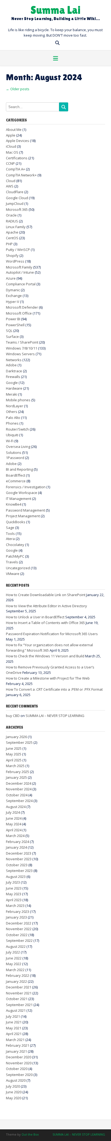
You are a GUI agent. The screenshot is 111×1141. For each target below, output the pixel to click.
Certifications (16, 158)
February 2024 (17, 841)
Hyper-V (12, 301)
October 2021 (16, 998)
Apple (10, 135)
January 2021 (16, 1051)
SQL (9, 330)
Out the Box (30, 1134)
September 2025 (19, 742)
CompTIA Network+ (21, 175)
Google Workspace (21, 492)
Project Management (23, 515)
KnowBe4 (13, 504)
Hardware (14, 388)
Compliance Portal (21, 284)
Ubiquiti (12, 434)
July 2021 (13, 1016)
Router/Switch (17, 429)
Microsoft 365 (17, 209)
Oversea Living (18, 446)
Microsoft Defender (22, 307)
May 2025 (13, 754)
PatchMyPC (15, 556)
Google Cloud (17, 197)
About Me (14, 129)
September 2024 (19, 800)
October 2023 (16, 864)
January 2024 (16, 847)
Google (12, 382)
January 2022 (16, 981)
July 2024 (13, 812)
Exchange (14, 295)
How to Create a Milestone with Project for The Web (48, 678)
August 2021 (16, 1010)
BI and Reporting (19, 469)
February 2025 (17, 771)
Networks (14, 359)
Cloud (10, 180)
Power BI (13, 318)
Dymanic (13, 289)
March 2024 (15, 835)
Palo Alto (13, 417)
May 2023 (13, 893)
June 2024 (14, 818)
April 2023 (14, 899)
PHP (9, 243)
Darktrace (14, 371)
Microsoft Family (19, 267)
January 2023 (16, 917)
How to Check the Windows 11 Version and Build (45, 656)
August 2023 (16, 876)
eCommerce (16, 481)
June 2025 (14, 748)
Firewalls (13, 376)
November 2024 (19, 789)
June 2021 (14, 1022)
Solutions (13, 452)
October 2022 (16, 934)
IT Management (18, 498)
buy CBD (13, 715)
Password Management (25, 510)
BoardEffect (15, 475)
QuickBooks (15, 521)
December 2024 (18, 783)
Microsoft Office (19, 313)
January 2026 (16, 736)
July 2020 (13, 1086)
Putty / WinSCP (18, 249)
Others (11, 411)
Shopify (12, 255)
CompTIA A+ (15, 169)
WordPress (15, 261)
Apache (12, 232)
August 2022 (16, 946)
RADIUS (12, 221)
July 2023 (13, 882)
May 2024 (13, 824)
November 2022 (19, 928)
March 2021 (15, 1039)
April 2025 (14, 760)
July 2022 (13, 952)
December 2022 (18, 923)
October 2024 (16, 795)
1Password (15, 457)
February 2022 (17, 975)
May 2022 (13, 963)
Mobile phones (18, 399)
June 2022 (14, 958)
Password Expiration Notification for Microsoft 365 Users (52, 633)
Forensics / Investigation (26, 486)
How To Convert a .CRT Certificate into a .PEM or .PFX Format (54, 689)
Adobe (11, 365)
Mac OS (12, 152)
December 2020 (18, 1057)
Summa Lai (55, 9)
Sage (10, 527)
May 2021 (13, 1028)
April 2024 (14, 830)
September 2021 (19, 1004)
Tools (10, 533)
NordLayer (14, 405)
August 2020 (16, 1080)
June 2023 (14, 888)
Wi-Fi (9, 440)
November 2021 (19, 993)
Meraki (11, 394)
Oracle (11, 215)
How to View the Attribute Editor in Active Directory (46, 605)
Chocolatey (15, 544)
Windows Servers (20, 353)
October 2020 (16, 1068)
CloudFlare (14, 191)
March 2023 (15, 905)
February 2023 (17, 911)
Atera (10, 538)
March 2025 (15, 765)
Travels (12, 562)
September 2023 (19, 870)
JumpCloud (14, 203)
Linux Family (16, 226)
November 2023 (19, 858)
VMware (12, 573)
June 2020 (14, 1092)
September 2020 (19, 1074)
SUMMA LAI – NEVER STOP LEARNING (55, 715)
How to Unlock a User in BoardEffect (35, 617)
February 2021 (17, 1045)
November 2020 (19, 1063)
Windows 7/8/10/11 (21, 348)
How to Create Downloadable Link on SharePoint (45, 594)
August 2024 (16, 806)
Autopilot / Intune (20, 272)
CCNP (10, 163)
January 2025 (16, 777)
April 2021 (14, 1033)
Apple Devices (17, 140)
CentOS (12, 237)
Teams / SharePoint (22, 342)
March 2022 (15, 969)
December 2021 (18, 987)
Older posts (17, 88)
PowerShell (15, 324)
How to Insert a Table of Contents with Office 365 (45, 622)
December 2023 (18, 853)
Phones (12, 423)
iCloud (11, 146)
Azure (11, 278)
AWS (9, 186)
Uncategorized (18, 567)
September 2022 (19, 940)
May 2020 (13, 1097)
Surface (12, 336)
